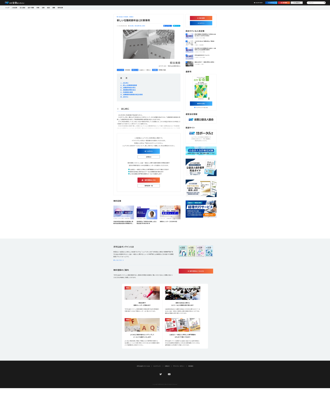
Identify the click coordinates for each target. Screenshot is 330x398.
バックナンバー (157, 366)
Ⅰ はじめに (124, 83)
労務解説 (131, 16)
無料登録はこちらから (197, 271)
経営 (48, 7)
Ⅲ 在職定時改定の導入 (128, 87)
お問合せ (297, 2)
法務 (43, 7)
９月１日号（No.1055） (139, 25)
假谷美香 (120, 16)
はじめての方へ (259, 2)
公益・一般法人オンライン (17, 3)
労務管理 (126, 16)
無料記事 (60, 7)
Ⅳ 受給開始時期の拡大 (128, 90)
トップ (7, 7)
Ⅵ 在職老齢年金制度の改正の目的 (131, 94)
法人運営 (22, 7)
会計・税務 (31, 7)
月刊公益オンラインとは (143, 366)
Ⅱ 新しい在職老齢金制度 (128, 85)
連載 (53, 7)
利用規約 (190, 366)
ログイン (272, 2)
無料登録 (285, 2)
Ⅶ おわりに (124, 97)
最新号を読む (201, 103)
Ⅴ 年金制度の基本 (126, 92)
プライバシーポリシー (179, 366)
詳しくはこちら (117, 260)
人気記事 (14, 7)
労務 (38, 7)
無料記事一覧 (149, 186)
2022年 (132, 25)
